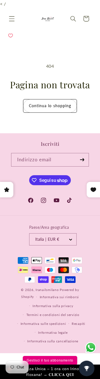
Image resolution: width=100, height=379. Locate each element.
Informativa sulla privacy (52, 306)
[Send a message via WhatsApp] (90, 347)
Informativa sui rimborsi (59, 297)
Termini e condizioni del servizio (52, 315)
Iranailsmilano (47, 290)
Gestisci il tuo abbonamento (50, 360)
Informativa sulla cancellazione (52, 341)
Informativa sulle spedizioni (43, 323)
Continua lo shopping (50, 105)
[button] (11, 18)
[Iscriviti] (82, 160)
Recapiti (78, 323)
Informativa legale (53, 332)
